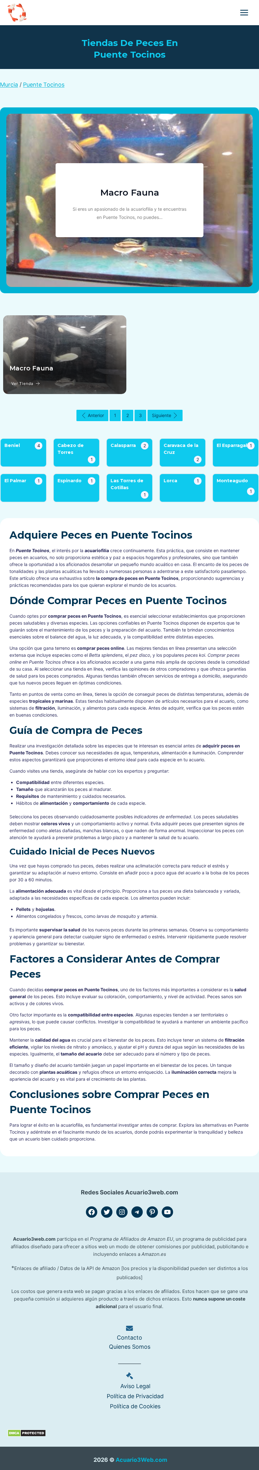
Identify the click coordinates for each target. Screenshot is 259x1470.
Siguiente (161, 415)
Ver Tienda (22, 383)
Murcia (9, 84)
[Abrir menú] (244, 12)
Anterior (96, 415)
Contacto (129, 1337)
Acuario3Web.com (141, 1459)
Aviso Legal (135, 1385)
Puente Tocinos (43, 84)
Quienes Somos (129, 1346)
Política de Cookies (135, 1406)
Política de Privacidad (135, 1396)
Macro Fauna (129, 192)
